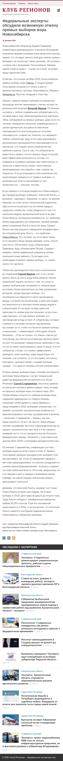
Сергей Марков (26, 274)
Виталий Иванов (37, 108)
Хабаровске (8, 94)
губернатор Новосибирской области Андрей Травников (33, 524)
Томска (29, 83)
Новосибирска (10, 237)
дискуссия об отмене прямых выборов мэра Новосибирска (29, 530)
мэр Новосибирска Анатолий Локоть (19, 527)
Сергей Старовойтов (25, 383)
